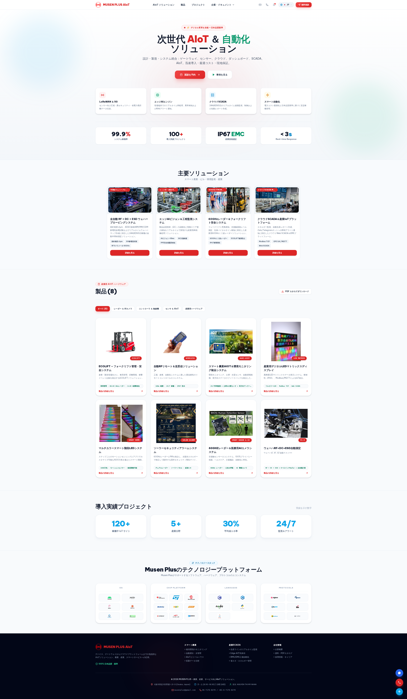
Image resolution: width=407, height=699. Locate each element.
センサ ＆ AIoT (172, 308)
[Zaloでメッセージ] (399, 673)
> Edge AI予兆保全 (237, 653)
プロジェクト (198, 4)
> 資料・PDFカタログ (282, 653)
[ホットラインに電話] (399, 682)
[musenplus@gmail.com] (260, 4)
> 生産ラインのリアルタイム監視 (243, 649)
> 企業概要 (278, 649)
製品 (183, 4)
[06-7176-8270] (267, 4)
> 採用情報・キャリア (282, 657)
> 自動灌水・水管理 (192, 653)
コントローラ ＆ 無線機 (149, 308)
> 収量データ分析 (191, 661)
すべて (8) (102, 308)
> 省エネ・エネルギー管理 (240, 661)
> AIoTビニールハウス (194, 657)
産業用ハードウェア (194, 308)
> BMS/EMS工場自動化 (239, 657)
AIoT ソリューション (163, 4)
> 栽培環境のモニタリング (195, 649)
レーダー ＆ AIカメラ (123, 308)
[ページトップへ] (399, 691)
